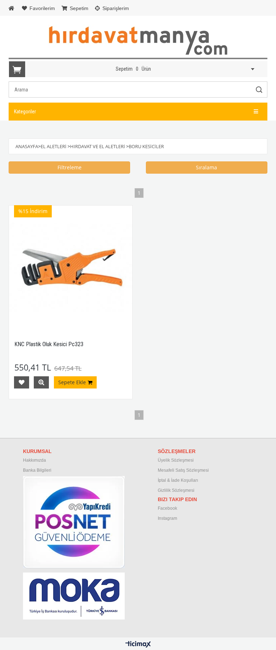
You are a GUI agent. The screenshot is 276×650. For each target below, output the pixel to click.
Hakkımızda (34, 460)
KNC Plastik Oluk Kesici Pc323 (48, 344)
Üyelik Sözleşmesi (176, 460)
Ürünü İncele (41, 382)
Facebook (167, 508)
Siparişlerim (115, 8)
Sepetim (78, 8)
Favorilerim (41, 8)
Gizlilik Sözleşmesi (176, 490)
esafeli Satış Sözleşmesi (185, 470)
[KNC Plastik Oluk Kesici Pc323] (70, 267)
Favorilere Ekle (21, 382)
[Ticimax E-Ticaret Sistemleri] (138, 644)
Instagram (167, 518)
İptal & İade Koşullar (177, 480)
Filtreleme (70, 167)
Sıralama (206, 167)
